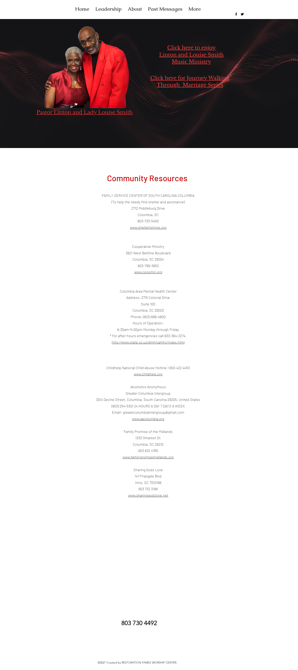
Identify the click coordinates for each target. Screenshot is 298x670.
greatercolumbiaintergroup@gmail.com (153, 412)
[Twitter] (242, 14)
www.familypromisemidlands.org (148, 457)
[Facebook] (236, 14)
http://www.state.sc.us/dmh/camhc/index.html (148, 342)
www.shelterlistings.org (148, 227)
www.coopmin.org (148, 272)
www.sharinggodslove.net (148, 495)
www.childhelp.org (148, 374)
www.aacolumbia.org (148, 418)
